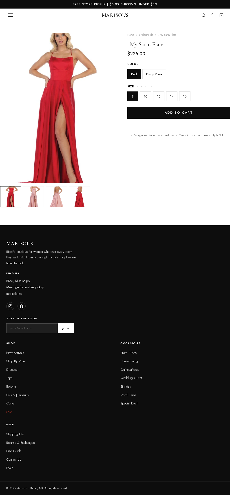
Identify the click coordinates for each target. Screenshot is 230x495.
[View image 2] (33, 196)
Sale (9, 411)
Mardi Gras (128, 395)
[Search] (203, 15)
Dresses (12, 369)
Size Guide (144, 86)
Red (134, 74)
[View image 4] (79, 196)
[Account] (212, 15)
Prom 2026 (128, 352)
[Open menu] (10, 15)
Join (65, 328)
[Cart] (221, 15)
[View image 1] (10, 196)
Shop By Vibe (15, 361)
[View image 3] (56, 196)
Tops (9, 377)
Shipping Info (15, 434)
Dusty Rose (154, 74)
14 (172, 96)
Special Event (129, 403)
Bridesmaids (146, 35)
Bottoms (11, 386)
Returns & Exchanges (20, 442)
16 (185, 96)
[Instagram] (10, 306)
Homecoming (129, 361)
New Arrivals (15, 352)
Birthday (125, 386)
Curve (10, 403)
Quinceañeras (129, 369)
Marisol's (115, 15)
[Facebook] (22, 306)
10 (146, 96)
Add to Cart (179, 112)
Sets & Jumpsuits (17, 395)
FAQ (9, 467)
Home (130, 35)
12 (159, 96)
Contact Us (13, 459)
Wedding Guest (131, 377)
